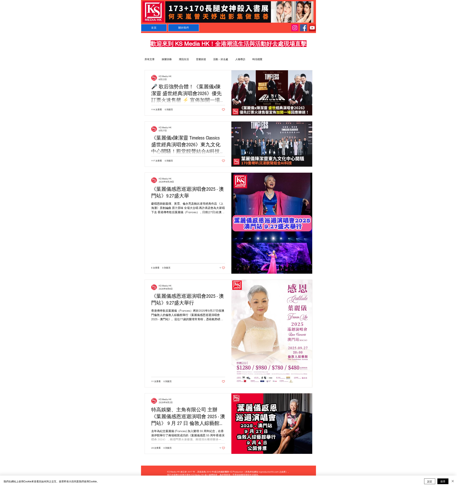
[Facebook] (303, 27)
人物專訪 (240, 59)
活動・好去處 (220, 59)
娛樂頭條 (167, 59)
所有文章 (150, 59)
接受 (442, 481)
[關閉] (453, 481)
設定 (429, 481)
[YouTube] (312, 27)
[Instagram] (294, 27)
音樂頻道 (201, 59)
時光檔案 (257, 59)
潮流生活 (184, 59)
